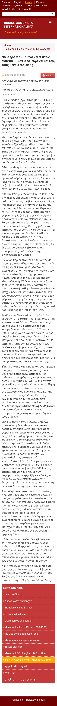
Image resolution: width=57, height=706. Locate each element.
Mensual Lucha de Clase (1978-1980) (25, 627)
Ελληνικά (41, 5)
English (17, 2)
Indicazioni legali (35, 699)
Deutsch (6, 5)
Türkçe (29, 5)
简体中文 (16, 8)
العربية (5, 8)
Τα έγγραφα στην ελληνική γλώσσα (27, 48)
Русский (18, 5)
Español (40, 2)
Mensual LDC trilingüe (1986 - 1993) (25, 653)
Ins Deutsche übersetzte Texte (21, 633)
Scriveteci (17, 699)
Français (6, 2)
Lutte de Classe (13, 594)
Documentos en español (18, 620)
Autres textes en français (18, 601)
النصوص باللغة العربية (15, 666)
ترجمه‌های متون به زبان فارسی (20, 679)
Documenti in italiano (16, 614)
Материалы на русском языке (22, 640)
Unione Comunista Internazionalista (18, 25)
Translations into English (18, 607)
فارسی (27, 8)
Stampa (49, 75)
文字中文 (9, 673)
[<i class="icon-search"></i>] (52, 14)
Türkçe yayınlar (13, 646)
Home (7, 45)
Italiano (28, 2)
